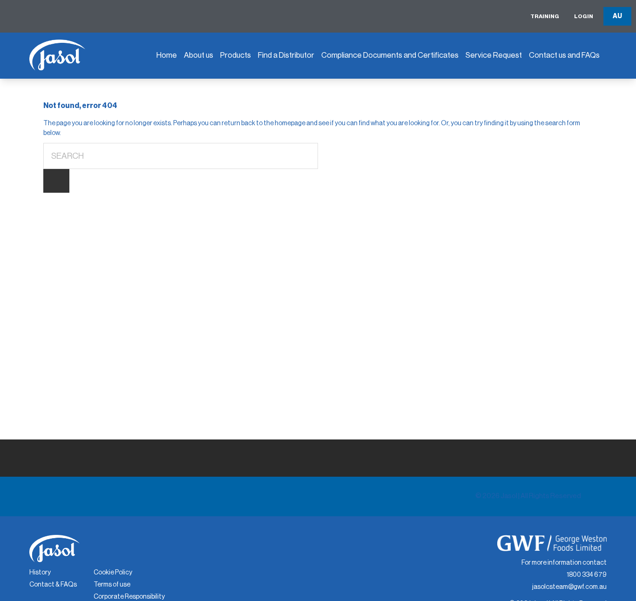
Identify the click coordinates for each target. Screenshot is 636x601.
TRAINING (544, 16)
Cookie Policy (113, 572)
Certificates (346, 123)
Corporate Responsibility (129, 597)
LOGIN (583, 16)
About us (198, 55)
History (40, 572)
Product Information (359, 81)
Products (235, 55)
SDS (333, 102)
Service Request (494, 55)
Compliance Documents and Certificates (390, 55)
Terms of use (112, 584)
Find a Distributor (286, 55)
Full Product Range (256, 113)
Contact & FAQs (53, 584)
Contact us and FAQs (564, 55)
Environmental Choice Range (262, 86)
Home (166, 55)
